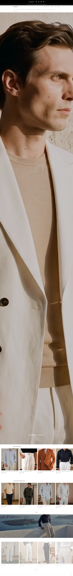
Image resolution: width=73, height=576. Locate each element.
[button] (17, 9)
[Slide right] (38, 476)
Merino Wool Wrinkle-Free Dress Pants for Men (44, 563)
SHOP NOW (36, 439)
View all (36, 512)
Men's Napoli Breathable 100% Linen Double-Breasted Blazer (46, 471)
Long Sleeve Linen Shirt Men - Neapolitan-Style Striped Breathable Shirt (9, 471)
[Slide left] (35, 476)
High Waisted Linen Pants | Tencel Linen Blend (8, 563)
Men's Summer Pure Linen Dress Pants (25, 563)
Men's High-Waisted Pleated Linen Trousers (25, 471)
